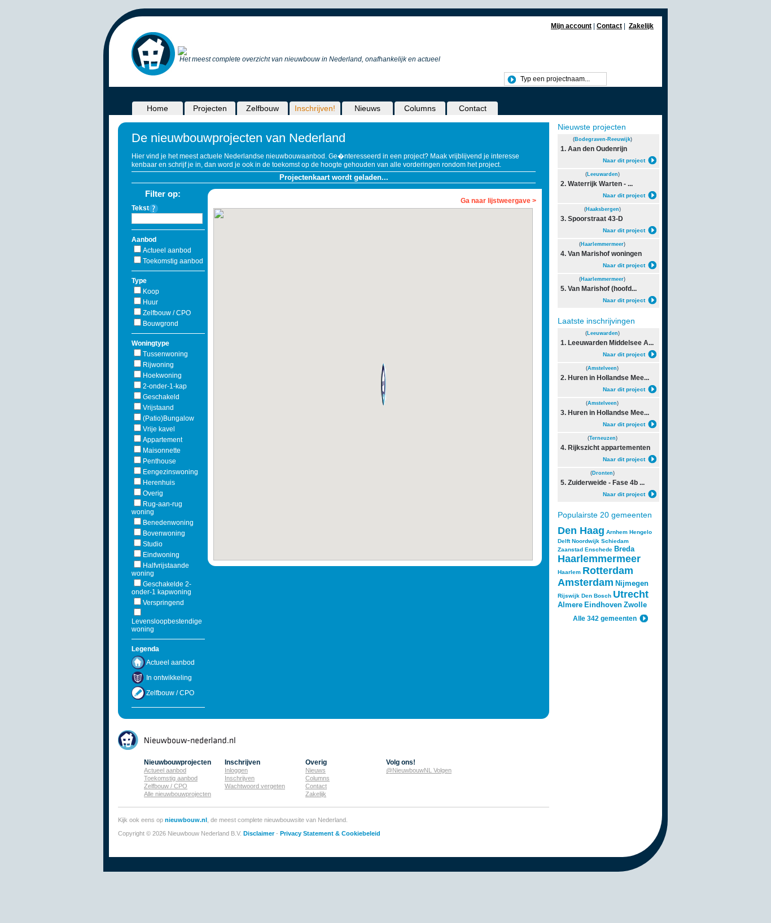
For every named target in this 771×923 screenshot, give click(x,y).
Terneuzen (602, 438)
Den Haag (581, 530)
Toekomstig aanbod (173, 261)
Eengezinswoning (170, 472)
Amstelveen (602, 368)
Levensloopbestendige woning (167, 625)
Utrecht (631, 594)
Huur (150, 302)
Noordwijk (585, 541)
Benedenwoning (168, 523)
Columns (420, 108)
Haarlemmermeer (602, 244)
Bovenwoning (164, 533)
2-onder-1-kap (165, 386)
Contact (609, 26)
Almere (570, 604)
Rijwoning (158, 365)
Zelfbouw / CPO (167, 313)
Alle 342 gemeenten (605, 618)
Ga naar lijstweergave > (498, 201)
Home (157, 108)
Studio (153, 544)
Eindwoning (161, 555)
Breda (624, 549)
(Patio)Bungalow (168, 418)
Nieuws (367, 108)
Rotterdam (607, 570)
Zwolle (635, 604)
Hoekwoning (162, 375)
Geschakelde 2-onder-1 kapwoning (161, 588)
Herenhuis (159, 483)
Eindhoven (603, 604)
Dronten (602, 473)
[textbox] (555, 79)
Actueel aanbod (167, 250)
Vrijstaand (158, 408)
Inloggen (236, 770)
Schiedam (615, 541)
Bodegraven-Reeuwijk (602, 139)
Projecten (210, 108)
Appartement (162, 440)
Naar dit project (624, 160)
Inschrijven (240, 778)
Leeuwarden (602, 174)
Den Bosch (596, 596)
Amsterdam (586, 582)
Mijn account (571, 26)
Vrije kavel (159, 429)
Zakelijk (641, 26)
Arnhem (617, 532)
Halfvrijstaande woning (160, 569)
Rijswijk (569, 596)
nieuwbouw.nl (186, 819)
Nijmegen (632, 583)
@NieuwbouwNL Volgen (419, 770)
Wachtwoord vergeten (255, 786)
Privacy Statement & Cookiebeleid (330, 833)
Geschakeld (161, 397)
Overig (153, 493)
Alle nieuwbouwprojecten (177, 793)
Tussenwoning (165, 354)
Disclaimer (258, 833)
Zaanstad (570, 549)
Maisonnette (162, 450)
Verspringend (163, 603)
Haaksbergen (602, 209)
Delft (564, 541)
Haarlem (569, 572)
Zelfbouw (262, 108)
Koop (151, 291)
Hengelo (640, 532)
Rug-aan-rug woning (157, 508)
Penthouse (159, 461)
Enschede (598, 549)
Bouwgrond (160, 324)
